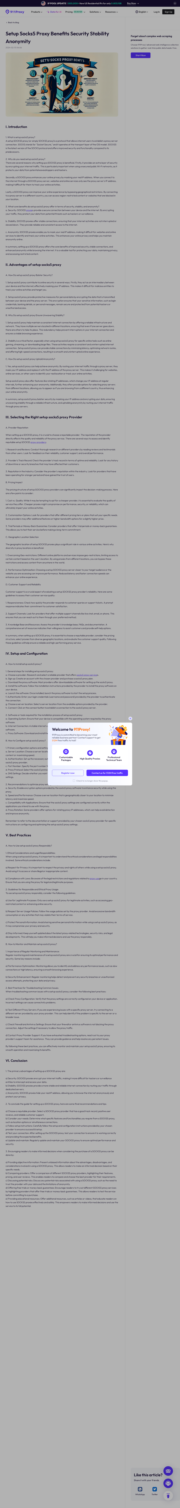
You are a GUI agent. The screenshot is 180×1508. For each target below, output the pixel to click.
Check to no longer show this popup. (92, 781)
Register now (68, 773)
